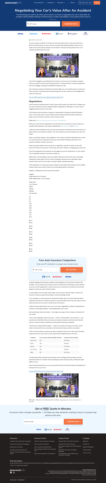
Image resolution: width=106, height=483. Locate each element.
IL (34, 463)
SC (89, 463)
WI (24, 465)
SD (91, 463)
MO (58, 463)
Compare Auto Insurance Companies (20, 441)
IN (35, 463)
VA (17, 465)
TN (93, 463)
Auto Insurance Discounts (41, 444)
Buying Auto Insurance (16, 447)
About (72, 2)
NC (75, 463)
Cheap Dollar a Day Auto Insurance (69, 441)
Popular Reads (64, 438)
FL (27, 463)
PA (86, 463)
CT (23, 463)
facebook (11, 472)
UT (13, 465)
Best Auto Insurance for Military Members (68, 450)
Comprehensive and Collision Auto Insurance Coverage (68, 454)
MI (51, 463)
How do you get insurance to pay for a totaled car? (51, 120)
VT (15, 465)
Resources (60, 2)
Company (86, 438)
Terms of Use (76, 27)
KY (41, 463)
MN (54, 463)
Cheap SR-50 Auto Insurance (67, 444)
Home (33, 400)
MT (60, 463)
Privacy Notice (87, 450)
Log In (97, 3)
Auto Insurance (38, 2)
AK (13, 463)
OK (81, 463)
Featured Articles (40, 438)
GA (29, 463)
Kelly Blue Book (65, 126)
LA (43, 463)
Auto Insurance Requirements (42, 447)
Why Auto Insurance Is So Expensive (44, 453)
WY (27, 465)
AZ (15, 463)
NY (73, 463)
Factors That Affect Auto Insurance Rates (20, 452)
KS (39, 463)
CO (21, 463)
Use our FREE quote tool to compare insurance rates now (46, 97)
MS (56, 463)
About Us (85, 441)
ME (45, 463)
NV (65, 463)
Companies (50, 2)
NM (71, 463)
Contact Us (86, 444)
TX (11, 465)
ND (77, 463)
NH (67, 463)
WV (22, 465)
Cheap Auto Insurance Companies (19, 444)
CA (19, 463)
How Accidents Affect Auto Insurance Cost (45, 449)
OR (84, 463)
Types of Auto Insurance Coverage (44, 441)
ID (32, 463)
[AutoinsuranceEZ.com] (13, 3)
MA (50, 463)
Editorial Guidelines (88, 447)
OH (79, 463)
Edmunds (75, 126)
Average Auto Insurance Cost (18, 450)
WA (19, 465)
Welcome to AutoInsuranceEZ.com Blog (47, 400)
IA (37, 463)
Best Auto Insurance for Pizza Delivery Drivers (70, 446)
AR (17, 463)
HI (31, 463)
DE (25, 463)
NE (62, 463)
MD (47, 463)
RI (87, 463)
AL (11, 463)
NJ (68, 463)
